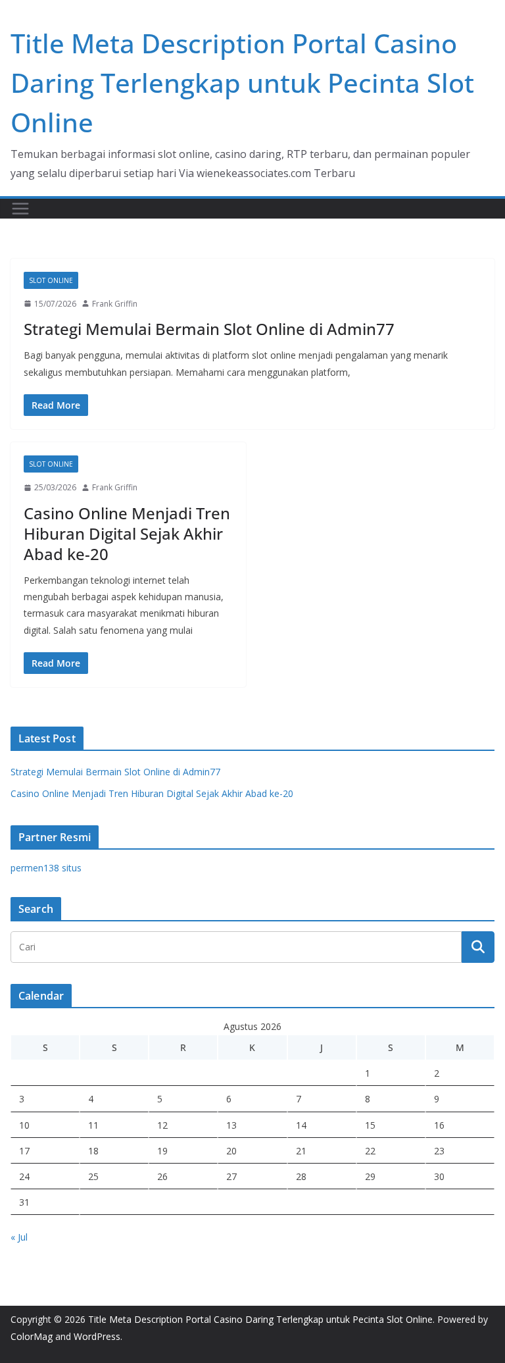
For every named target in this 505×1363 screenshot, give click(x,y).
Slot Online (51, 280)
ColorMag (32, 1336)
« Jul (19, 1237)
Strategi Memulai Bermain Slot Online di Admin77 (209, 329)
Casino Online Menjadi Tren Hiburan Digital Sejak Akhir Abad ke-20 (127, 533)
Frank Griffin (114, 303)
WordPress (97, 1336)
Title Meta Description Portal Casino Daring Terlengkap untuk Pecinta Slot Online (242, 82)
